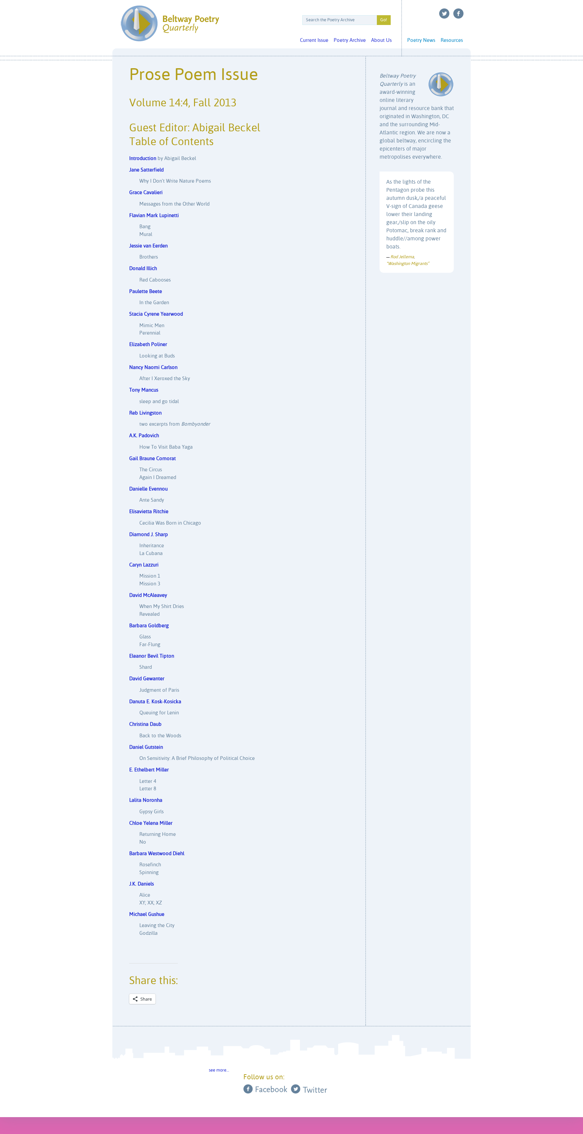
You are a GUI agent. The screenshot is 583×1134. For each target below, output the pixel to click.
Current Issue (314, 40)
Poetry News (421, 40)
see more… (219, 1070)
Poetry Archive (350, 40)
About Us (381, 40)
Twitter (444, 13)
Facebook (458, 13)
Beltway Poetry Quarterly (169, 23)
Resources (452, 40)
